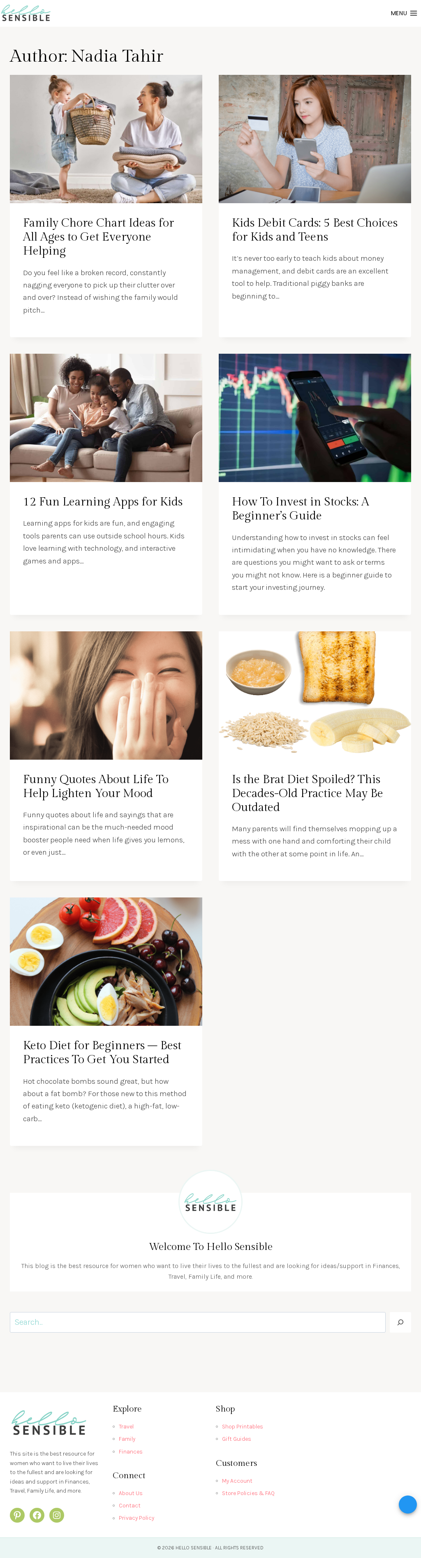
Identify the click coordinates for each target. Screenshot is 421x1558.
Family (127, 1438)
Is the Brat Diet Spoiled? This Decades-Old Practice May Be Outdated (307, 793)
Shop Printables (242, 1426)
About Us (131, 1493)
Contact (130, 1505)
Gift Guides (236, 1438)
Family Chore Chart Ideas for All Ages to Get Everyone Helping (98, 237)
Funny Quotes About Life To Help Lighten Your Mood (96, 786)
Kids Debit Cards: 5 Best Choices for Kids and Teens (315, 230)
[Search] (400, 1322)
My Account (237, 1480)
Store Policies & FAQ (248, 1493)
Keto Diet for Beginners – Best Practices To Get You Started (102, 1052)
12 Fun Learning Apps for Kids (103, 502)
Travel (126, 1426)
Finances (131, 1451)
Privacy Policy (136, 1517)
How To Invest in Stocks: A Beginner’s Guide (300, 509)
